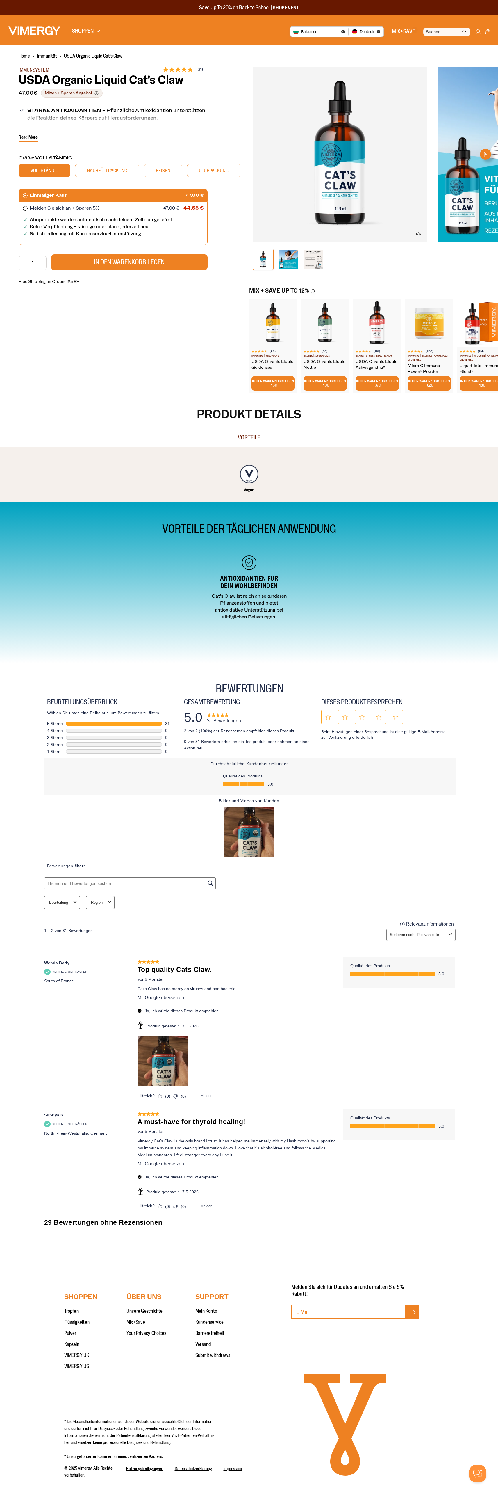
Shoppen (83, 31)
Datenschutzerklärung (193, 1468)
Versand (203, 1344)
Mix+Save (135, 1322)
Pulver (70, 1333)
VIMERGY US (76, 1366)
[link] (224, 717)
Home (24, 56)
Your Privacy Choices (146, 1333)
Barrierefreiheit (209, 1333)
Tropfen (71, 1311)
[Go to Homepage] (34, 30)
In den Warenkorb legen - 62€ (429, 383)
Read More (28, 137)
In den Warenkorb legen (129, 262)
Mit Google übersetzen (161, 997)
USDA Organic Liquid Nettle (325, 365)
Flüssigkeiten (77, 1322)
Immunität (47, 56)
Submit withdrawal (213, 1355)
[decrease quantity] (23, 263)
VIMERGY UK (76, 1355)
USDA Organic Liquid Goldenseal (272, 365)
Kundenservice (209, 1322)
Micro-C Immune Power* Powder (424, 369)
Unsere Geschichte (144, 1311)
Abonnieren (412, 1318)
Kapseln (71, 1344)
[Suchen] (464, 32)
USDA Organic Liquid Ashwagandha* (377, 365)
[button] (487, 33)
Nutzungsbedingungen (144, 1468)
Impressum (233, 1468)
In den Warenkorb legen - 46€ (273, 383)
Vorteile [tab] (249, 438)
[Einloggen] (478, 34)
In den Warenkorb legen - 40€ (325, 383)
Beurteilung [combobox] (58, 902)
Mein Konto (206, 1311)
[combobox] (446, 32)
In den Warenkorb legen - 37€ (377, 383)
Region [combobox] (97, 902)
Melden (207, 1096)
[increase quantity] (42, 263)
